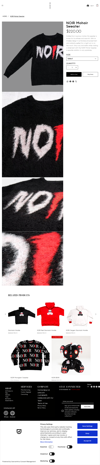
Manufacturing (25, 295)
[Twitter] (76, 81)
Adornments (9, 305)
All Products (9, 296)
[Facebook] (70, 81)
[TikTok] (96, 292)
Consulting (24, 299)
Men (6, 298)
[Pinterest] (73, 81)
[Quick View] (21, 219)
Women (7, 300)
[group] (50, 222)
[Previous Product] (5, 219)
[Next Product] (96, 219)
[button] (97, 5)
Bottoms (8, 303)
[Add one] (76, 67)
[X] (99, 292)
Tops (6, 302)
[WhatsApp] (67, 81)
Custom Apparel (26, 297)
